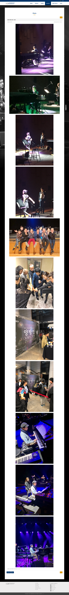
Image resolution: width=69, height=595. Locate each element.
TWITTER (53, 586)
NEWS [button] (31, 3)
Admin (43, 593)
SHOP (37, 589)
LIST (61, 17)
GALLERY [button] (48, 3)
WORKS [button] (42, 3)
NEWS (37, 583)
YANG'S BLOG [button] (54, 3)
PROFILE (37, 584)
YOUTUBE (53, 589)
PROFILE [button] (36, 3)
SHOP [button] (61, 3)
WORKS (37, 585)
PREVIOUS (8, 572)
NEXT (12, 572)
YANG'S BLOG (38, 588)
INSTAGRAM (53, 587)
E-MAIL (52, 590)
